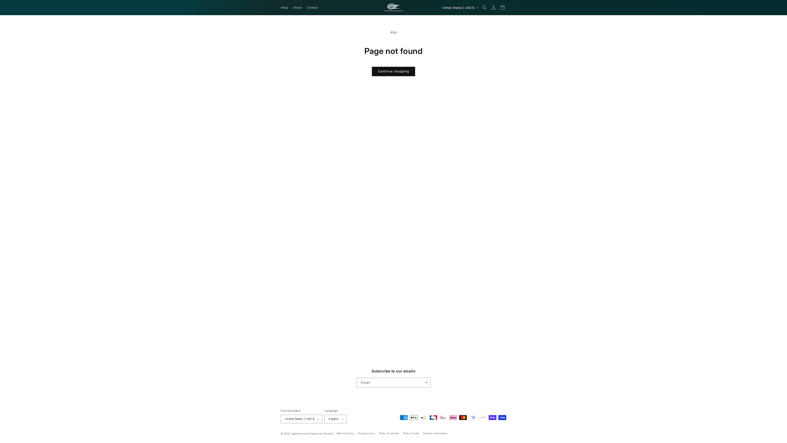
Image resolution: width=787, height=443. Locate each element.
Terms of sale (411, 433)
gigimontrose (300, 433)
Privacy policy (366, 433)
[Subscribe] (425, 382)
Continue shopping (393, 71)
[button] (484, 7)
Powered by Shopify (321, 433)
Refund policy (345, 433)
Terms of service (389, 433)
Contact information (435, 433)
